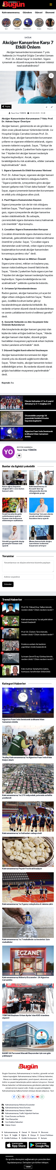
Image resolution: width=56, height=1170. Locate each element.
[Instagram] (28, 1097)
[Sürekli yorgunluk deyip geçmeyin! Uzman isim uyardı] (14, 532)
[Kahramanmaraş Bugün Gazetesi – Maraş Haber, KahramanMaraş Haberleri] (13, 5)
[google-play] (39, 1146)
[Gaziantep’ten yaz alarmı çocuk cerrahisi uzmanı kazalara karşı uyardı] (41, 505)
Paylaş (7, 107)
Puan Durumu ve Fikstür (15, 1116)
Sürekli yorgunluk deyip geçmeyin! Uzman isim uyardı (13, 544)
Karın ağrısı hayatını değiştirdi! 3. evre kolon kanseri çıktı (13, 489)
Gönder (8, 584)
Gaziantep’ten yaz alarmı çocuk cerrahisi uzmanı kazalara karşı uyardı (41, 516)
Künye (33, 1135)
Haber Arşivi (10, 1125)
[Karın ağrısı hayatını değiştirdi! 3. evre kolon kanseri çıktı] (14, 478)
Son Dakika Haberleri (14, 1122)
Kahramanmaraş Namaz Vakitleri (18, 1110)
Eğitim (24, 1135)
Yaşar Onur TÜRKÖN (18, 113)
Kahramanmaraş (11, 12)
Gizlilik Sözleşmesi (29, 1138)
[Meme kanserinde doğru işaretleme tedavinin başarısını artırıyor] (41, 532)
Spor (6, 1135)
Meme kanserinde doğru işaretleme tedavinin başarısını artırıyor (40, 544)
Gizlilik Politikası (10, 1138)
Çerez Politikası (46, 1135)
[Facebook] (14, 1097)
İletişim (44, 1138)
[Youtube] (37, 1097)
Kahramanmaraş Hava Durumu (17, 1108)
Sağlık (28, 38)
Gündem (27, 12)
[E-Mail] (19, 456)
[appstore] (16, 1146)
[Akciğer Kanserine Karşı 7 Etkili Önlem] (28, 87)
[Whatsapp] (42, 1097)
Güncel (38, 12)
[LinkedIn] (33, 1097)
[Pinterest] (23, 1097)
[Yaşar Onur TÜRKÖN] (8, 452)
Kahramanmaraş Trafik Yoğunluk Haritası (22, 1113)
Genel (24, 1132)
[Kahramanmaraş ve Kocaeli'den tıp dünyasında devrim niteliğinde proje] (41, 478)
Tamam (28, 1167)
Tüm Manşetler (11, 1119)
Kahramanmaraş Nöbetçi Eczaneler (20, 1105)
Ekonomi (49, 12)
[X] (19, 1097)
